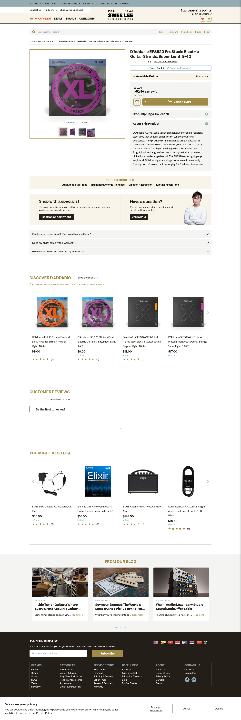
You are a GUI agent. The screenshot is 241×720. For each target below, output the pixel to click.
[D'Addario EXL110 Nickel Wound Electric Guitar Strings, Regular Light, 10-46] (52, 313)
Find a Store (51, 9)
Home (32, 41)
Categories (87, 19)
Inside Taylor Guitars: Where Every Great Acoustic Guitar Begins (56, 609)
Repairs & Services (103, 683)
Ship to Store (200, 76)
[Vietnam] (171, 642)
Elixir (206, 32)
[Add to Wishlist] (137, 102)
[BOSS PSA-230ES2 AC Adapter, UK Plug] (52, 482)
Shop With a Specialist (71, 9)
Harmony (35, 686)
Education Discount (132, 676)
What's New (43, 19)
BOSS (34, 679)
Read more (77, 614)
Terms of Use (163, 672)
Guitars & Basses (69, 672)
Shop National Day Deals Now (77, 3)
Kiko (161, 32)
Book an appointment (56, 217)
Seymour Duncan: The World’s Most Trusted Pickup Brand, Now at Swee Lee (120, 609)
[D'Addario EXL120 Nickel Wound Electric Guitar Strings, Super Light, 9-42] (97, 313)
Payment (98, 672)
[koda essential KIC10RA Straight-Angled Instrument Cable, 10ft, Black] (188, 482)
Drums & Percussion (70, 686)
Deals (58, 19)
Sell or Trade (100, 679)
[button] (63, 132)
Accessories (66, 683)
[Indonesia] (178, 642)
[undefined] (33, 32)
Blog (124, 679)
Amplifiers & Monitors (71, 676)
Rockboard (172, 32)
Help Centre (100, 669)
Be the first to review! (165, 61)
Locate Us (189, 669)
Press (159, 683)
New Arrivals (66, 669)
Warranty (98, 686)
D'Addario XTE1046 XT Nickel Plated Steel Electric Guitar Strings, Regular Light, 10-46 (142, 341)
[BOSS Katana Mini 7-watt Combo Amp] (143, 482)
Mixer (198, 32)
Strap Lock (186, 32)
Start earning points (196, 10)
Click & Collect (129, 672)
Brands (71, 19)
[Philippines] (185, 642)
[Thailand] (193, 642)
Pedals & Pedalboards (71, 679)
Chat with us (139, 217)
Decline (219, 708)
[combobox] (93, 32)
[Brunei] (164, 642)
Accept (187, 708)
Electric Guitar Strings (46, 41)
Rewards (126, 669)
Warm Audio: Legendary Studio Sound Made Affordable (179, 607)
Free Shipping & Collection (151, 114)
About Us (161, 669)
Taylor (34, 683)
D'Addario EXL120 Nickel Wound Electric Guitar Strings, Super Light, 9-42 (96, 341)
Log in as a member (201, 13)
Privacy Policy (44, 712)
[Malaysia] (157, 642)
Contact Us (35, 9)
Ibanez (34, 676)
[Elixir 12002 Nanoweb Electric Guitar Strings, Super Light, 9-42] (97, 482)
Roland (34, 672)
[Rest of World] (206, 642)
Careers (160, 679)
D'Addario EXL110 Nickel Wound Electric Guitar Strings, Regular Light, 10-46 (51, 341)
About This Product (146, 124)
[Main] (120, 15)
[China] (200, 642)
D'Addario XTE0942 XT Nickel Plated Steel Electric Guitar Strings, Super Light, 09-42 (187, 341)
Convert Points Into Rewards (113, 3)
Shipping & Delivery (103, 676)
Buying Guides (129, 683)
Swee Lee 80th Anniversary (44, 3)
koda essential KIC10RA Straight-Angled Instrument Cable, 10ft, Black (187, 511)
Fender (35, 669)
